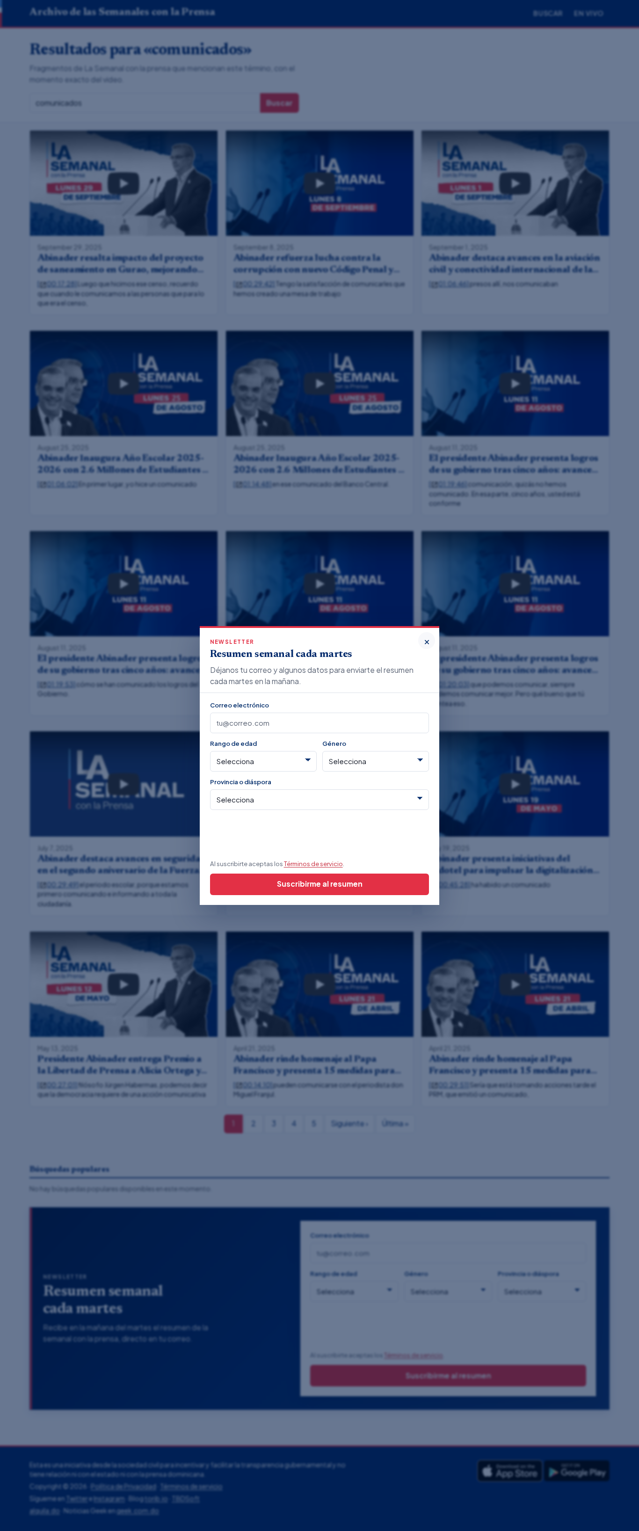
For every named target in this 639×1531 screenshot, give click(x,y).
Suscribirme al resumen (320, 883)
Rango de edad (233, 743)
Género (334, 743)
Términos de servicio (313, 864)
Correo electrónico (239, 705)
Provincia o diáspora (240, 782)
